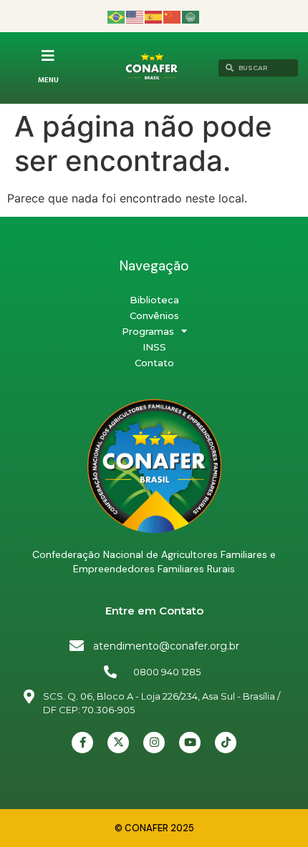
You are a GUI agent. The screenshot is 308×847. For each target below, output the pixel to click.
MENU (48, 80)
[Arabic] (191, 16)
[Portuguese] (116, 16)
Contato (154, 362)
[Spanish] (154, 16)
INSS (154, 347)
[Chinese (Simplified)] (172, 16)
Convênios (154, 315)
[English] (135, 16)
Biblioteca (154, 299)
